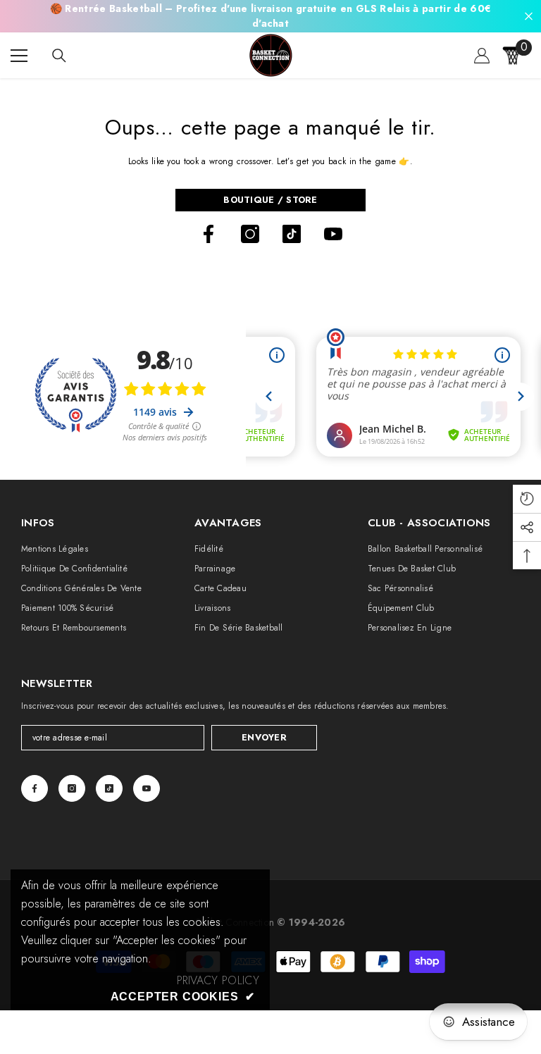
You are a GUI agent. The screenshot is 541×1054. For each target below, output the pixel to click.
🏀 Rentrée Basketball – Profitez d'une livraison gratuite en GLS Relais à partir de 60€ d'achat (271, 15)
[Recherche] (59, 55)
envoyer (264, 737)
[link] (218, 981)
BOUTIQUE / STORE (270, 199)
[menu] (19, 55)
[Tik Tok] (291, 233)
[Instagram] (250, 233)
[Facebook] (208, 233)
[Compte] (482, 55)
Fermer (528, 16)
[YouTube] (333, 233)
